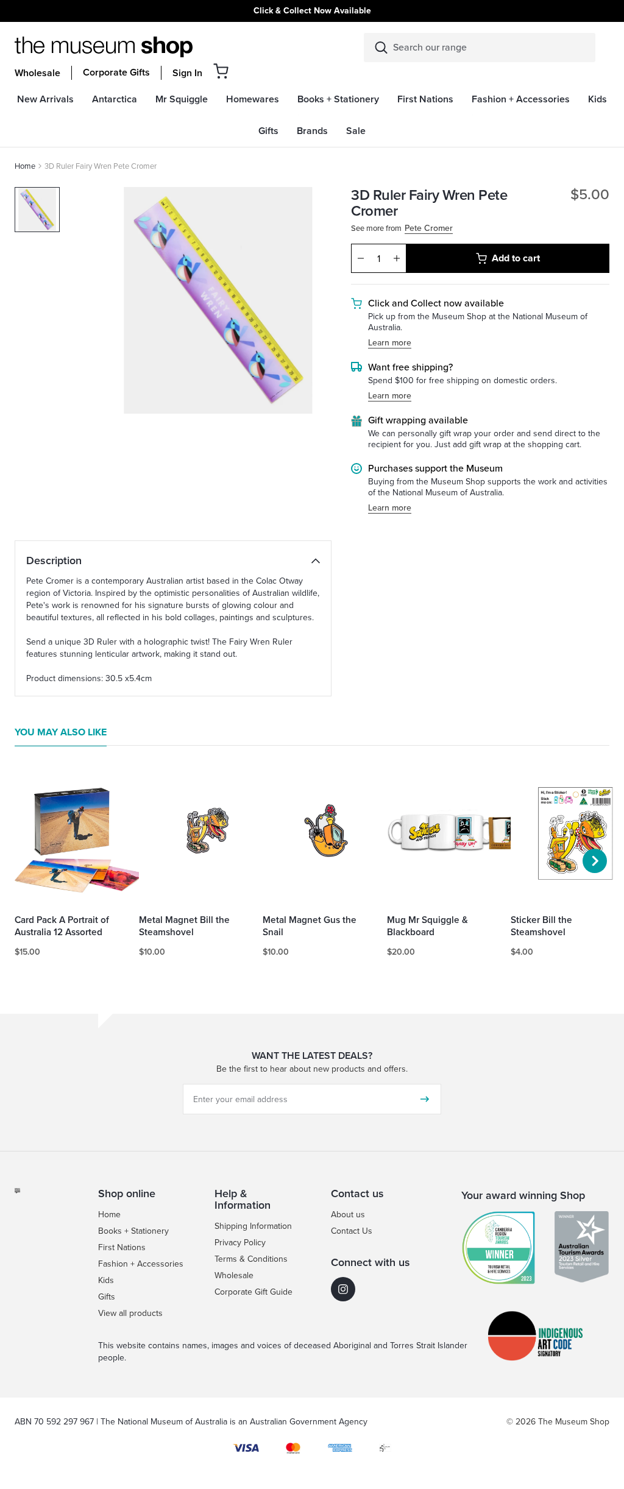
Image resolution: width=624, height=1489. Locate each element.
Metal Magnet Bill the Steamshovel (184, 926)
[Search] (381, 47)
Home (25, 166)
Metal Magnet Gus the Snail (309, 926)
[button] (221, 71)
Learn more (389, 343)
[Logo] (104, 47)
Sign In (187, 73)
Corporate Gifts (116, 72)
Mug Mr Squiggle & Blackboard (427, 926)
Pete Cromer (429, 229)
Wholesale (37, 73)
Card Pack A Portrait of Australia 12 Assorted (62, 926)
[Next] (595, 861)
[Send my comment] (424, 1099)
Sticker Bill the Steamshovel (541, 926)
